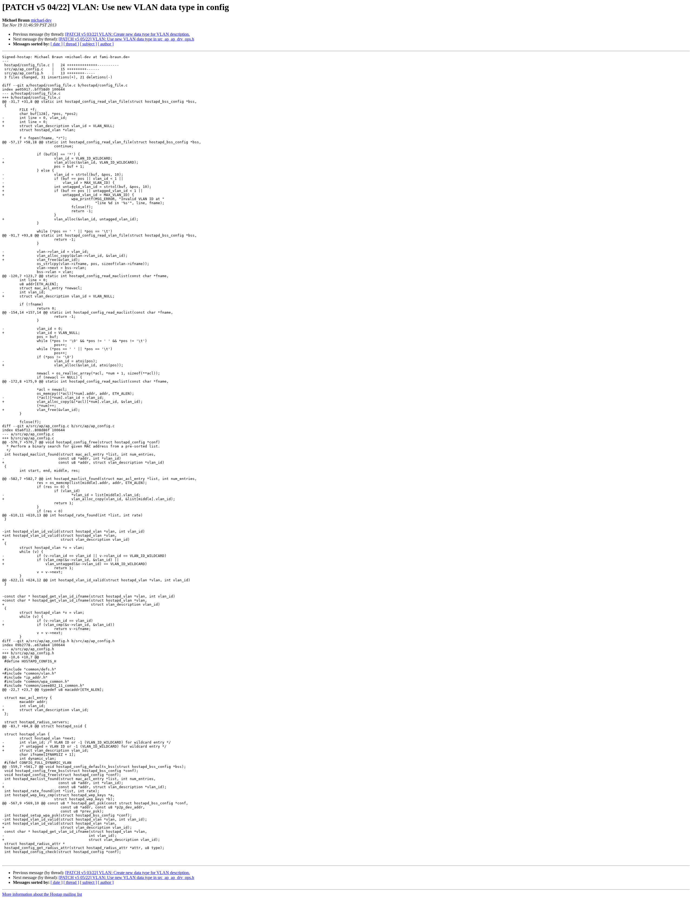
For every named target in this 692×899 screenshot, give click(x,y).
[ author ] (106, 44)
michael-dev (41, 20)
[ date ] (56, 44)
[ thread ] (71, 44)
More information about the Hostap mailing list (42, 894)
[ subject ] (88, 44)
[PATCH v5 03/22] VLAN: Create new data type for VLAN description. (127, 34)
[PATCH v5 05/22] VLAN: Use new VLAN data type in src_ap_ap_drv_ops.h (126, 39)
